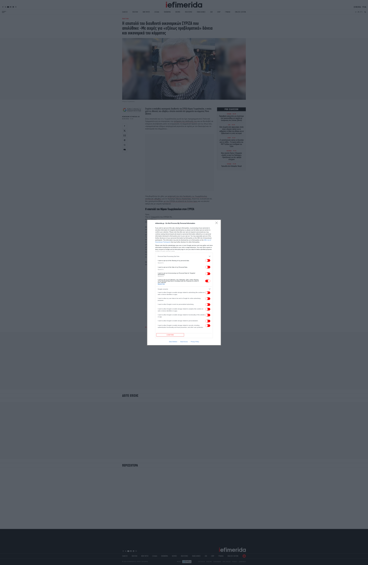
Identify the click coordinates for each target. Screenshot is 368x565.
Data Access (184, 341)
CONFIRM (170, 335)
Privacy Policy (195, 341)
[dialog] (184, 282)
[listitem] (184, 256)
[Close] (217, 223)
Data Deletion (173, 341)
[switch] (207, 260)
